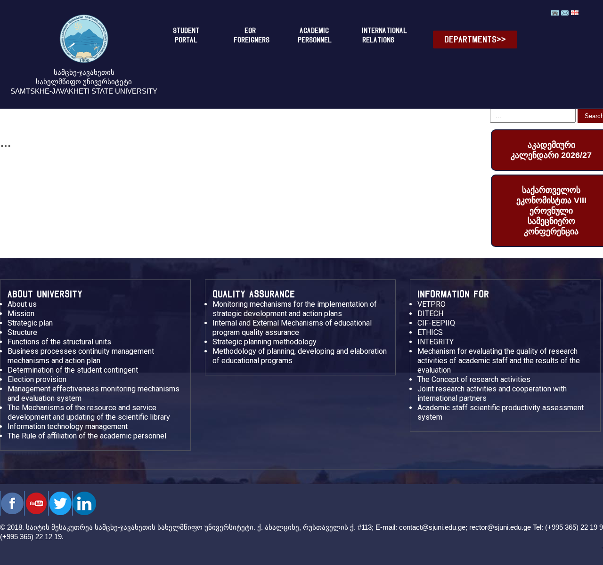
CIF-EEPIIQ (436, 322)
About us (22, 304)
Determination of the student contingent (73, 370)
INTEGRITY (435, 341)
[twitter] (36, 503)
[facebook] (12, 503)
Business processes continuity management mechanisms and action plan (81, 356)
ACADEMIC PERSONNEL (315, 35)
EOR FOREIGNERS (251, 35)
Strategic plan (30, 322)
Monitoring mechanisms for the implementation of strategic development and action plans (294, 309)
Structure (22, 332)
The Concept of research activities (473, 379)
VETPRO (431, 304)
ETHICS (430, 332)
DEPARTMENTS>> (475, 39)
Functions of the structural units (59, 341)
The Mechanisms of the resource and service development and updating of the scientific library (89, 412)
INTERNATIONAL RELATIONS (382, 35)
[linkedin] (84, 503)
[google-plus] (60, 503)
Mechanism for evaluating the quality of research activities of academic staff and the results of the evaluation (498, 360)
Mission (21, 313)
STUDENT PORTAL (186, 35)
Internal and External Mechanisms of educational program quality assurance (292, 327)
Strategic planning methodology (264, 341)
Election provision (37, 379)
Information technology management (68, 426)
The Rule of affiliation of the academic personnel (87, 435)
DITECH (430, 313)
